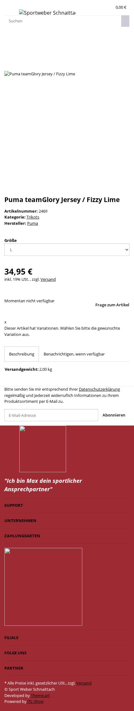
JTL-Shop (35, 701)
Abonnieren (114, 415)
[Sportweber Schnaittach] (47, 13)
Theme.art (40, 695)
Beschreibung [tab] (21, 354)
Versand (48, 279)
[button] (109, 7)
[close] (8, 65)
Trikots (32, 217)
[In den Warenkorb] (8, 56)
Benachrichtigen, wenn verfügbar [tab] (74, 354)
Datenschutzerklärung (99, 389)
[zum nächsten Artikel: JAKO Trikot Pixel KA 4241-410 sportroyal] (8, 37)
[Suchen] (125, 21)
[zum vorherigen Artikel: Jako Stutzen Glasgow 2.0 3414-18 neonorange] (18, 37)
